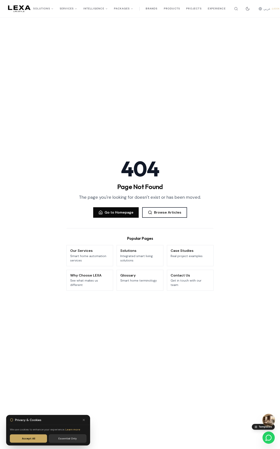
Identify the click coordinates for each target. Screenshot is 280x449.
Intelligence (93, 8)
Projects (194, 8)
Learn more (72, 429)
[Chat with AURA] (268, 420)
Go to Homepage (119, 212)
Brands (152, 8)
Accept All (28, 438)
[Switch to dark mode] (248, 9)
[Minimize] (83, 420)
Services (67, 8)
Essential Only (67, 438)
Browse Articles (167, 212)
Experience (217, 8)
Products (172, 8)
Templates (265, 426)
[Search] (236, 8)
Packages (122, 8)
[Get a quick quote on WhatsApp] (268, 438)
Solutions (41, 8)
